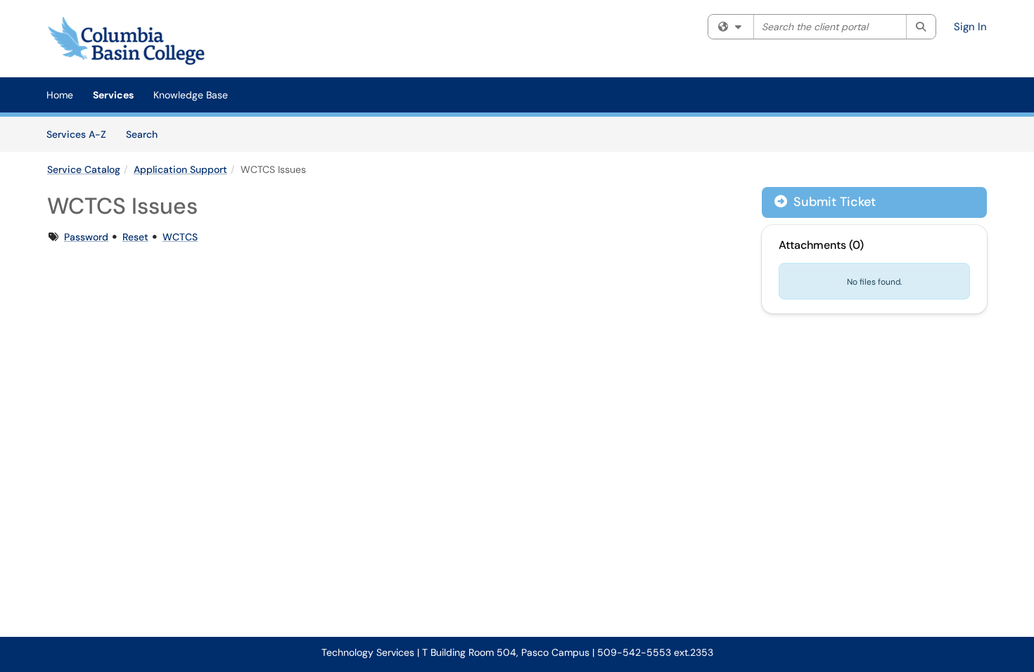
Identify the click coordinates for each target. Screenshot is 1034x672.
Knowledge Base (190, 95)
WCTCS (180, 237)
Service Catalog (83, 169)
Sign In (970, 27)
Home (59, 95)
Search (146, 134)
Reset (135, 237)
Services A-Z (76, 134)
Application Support (180, 169)
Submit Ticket (833, 201)
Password (86, 237)
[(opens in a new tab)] (129, 42)
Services (113, 95)
